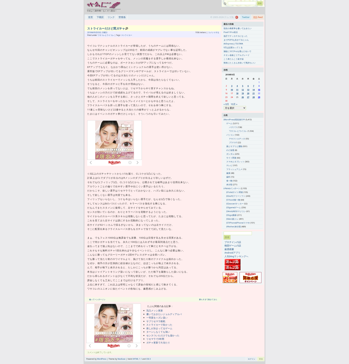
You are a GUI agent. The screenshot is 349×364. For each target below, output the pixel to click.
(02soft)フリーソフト (235, 196)
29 (259, 97)
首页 (90, 17)
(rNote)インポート (232, 188)
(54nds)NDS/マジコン (236, 211)
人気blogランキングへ (236, 256)
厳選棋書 (229, 249)
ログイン (251, 359)
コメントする (213, 32)
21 (253, 93)
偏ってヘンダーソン (97, 299)
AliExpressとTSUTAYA (233, 43)
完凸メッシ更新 (154, 310)
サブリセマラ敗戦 (155, 321)
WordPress (101, 359)
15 (259, 89)
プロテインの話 (232, 242)
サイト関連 (231, 157)
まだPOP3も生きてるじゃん (236, 39)
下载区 (100, 17)
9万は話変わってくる (233, 47)
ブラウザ (233, 142)
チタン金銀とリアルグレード (237, 55)
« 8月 (226, 104)
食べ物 (229, 180)
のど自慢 (230, 150)
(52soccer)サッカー (235, 203)
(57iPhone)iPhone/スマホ (238, 222)
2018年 (90, 32)
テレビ (229, 165)
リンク (111, 17)
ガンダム (230, 154)
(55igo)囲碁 (231, 215)
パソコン (230, 134)
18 (237, 93)
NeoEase (121, 359)
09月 (95, 32)
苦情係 (122, 17)
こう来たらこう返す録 (234, 59)
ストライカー (126, 35)
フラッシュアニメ (234, 169)
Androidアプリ (232, 252)
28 (253, 97)
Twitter (246, 17)
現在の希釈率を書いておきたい (238, 28)
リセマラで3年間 (155, 339)
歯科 (228, 176)
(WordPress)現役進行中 (234, 119)
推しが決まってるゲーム (159, 328)
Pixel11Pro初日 (231, 32)
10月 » (234, 104)
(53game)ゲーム (233, 207)
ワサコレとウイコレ (106, 35)
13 (248, 89)
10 (232, 89)
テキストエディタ (237, 138)
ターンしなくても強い (158, 331)
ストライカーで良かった (159, 324)
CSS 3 (148, 359)
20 (248, 93)
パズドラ (233, 127)
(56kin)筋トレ (232, 218)
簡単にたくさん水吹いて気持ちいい (240, 62)
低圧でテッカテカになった (236, 36)
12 (243, 89)
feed (258, 17)
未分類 (229, 184)
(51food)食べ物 (233, 199)
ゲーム (229, 123)
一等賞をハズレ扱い (157, 317)
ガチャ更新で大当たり (158, 342)
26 (243, 97)
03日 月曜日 (102, 32)
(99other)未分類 (233, 226)
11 (237, 89)
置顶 (261, 359)
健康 (228, 173)
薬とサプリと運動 (234, 146)
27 (248, 97)
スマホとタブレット (235, 161)
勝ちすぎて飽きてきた (208, 299)
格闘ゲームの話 (232, 245)
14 (253, 89)
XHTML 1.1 (137, 359)
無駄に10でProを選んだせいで (237, 51)
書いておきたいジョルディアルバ (164, 314)
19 (243, 93)
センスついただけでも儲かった (162, 335)
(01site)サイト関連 (234, 192)
